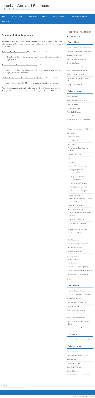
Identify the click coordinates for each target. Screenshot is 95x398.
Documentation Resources (78, 183)
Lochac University (60, 16)
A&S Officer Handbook (81, 16)
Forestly (75, 396)
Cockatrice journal (74, 140)
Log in (5, 385)
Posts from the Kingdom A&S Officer (80, 129)
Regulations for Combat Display (78, 274)
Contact (5, 21)
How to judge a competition (76, 74)
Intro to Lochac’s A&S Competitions (79, 48)
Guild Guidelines (72, 97)
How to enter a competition (76, 67)
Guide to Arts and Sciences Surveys (80, 270)
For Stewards (72, 263)
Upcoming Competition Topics (78, 166)
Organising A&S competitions (76, 59)
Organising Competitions (76, 205)
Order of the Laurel (74, 154)
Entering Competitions (75, 170)
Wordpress (91, 396)
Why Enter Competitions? (76, 219)
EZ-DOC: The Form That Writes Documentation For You (22, 78)
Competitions (32, 16)
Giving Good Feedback (74, 85)
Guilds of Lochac (72, 116)
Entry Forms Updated (74, 340)
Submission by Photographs (79, 191)
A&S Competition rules (74, 55)
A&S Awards (72, 144)
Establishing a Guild (73, 108)
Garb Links (71, 158)
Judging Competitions (75, 195)
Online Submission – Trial (78, 187)
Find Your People (74, 137)
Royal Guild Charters (74, 112)
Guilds (45, 16)
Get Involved (17, 16)
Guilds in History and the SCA (77, 100)
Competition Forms (73, 63)
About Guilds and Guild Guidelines (78, 120)
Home (4, 16)
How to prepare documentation (77, 71)
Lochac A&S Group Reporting (78, 267)
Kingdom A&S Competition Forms (81, 173)
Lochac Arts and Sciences (26, 5)
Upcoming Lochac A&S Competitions (79, 52)
